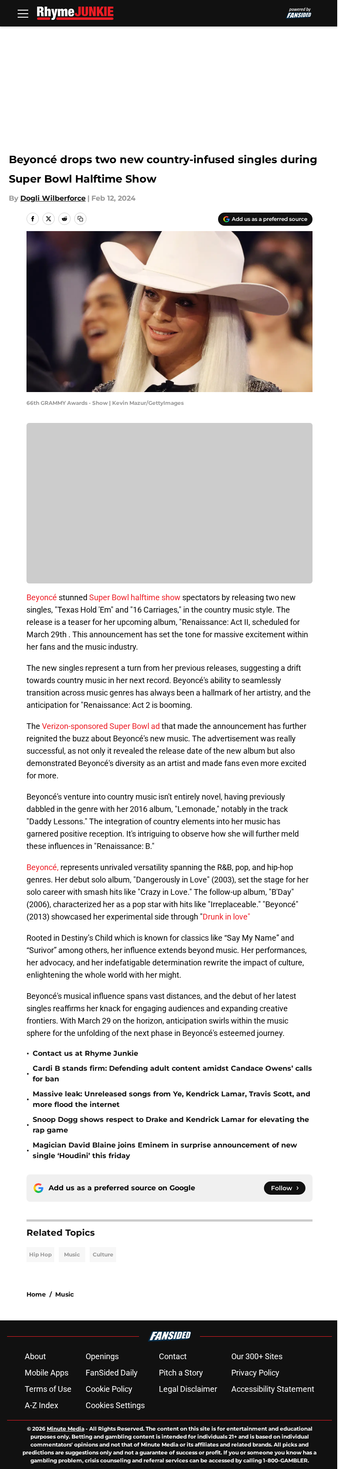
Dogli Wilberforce (53, 198)
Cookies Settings (115, 1405)
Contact (173, 1356)
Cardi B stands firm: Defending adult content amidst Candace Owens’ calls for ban (172, 1073)
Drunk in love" (226, 916)
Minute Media (65, 1428)
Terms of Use (48, 1389)
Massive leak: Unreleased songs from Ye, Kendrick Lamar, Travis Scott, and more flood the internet (171, 1099)
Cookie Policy (109, 1389)
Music (72, 1254)
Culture (103, 1254)
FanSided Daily (112, 1372)
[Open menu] (23, 13)
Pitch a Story (181, 1372)
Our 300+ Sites (256, 1356)
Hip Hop (40, 1254)
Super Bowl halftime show (135, 597)
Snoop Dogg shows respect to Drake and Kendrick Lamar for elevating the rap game (171, 1124)
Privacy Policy (255, 1372)
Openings (102, 1356)
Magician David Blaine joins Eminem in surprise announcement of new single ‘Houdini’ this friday (165, 1150)
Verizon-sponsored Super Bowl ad (101, 726)
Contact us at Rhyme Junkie (85, 1053)
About (35, 1356)
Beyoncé (41, 597)
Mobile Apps (46, 1372)
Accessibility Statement (272, 1389)
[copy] (80, 219)
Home (36, 1294)
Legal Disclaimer (188, 1389)
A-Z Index (41, 1405)
